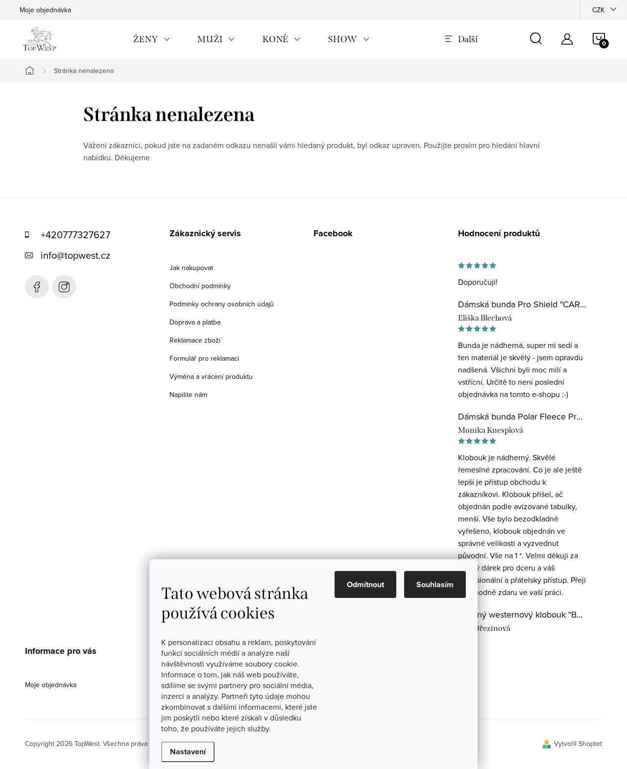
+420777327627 (75, 234)
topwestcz (64, 286)
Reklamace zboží (194, 340)
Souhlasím (435, 584)
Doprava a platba (194, 322)
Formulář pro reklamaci (204, 358)
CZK (598, 10)
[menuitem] (152, 39)
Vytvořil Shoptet (578, 743)
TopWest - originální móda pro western (36, 286)
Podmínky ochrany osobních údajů (221, 303)
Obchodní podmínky (200, 285)
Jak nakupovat (191, 267)
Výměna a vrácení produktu (211, 376)
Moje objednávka (45, 10)
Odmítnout (365, 584)
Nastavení (188, 751)
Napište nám (188, 394)
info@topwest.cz (75, 255)
